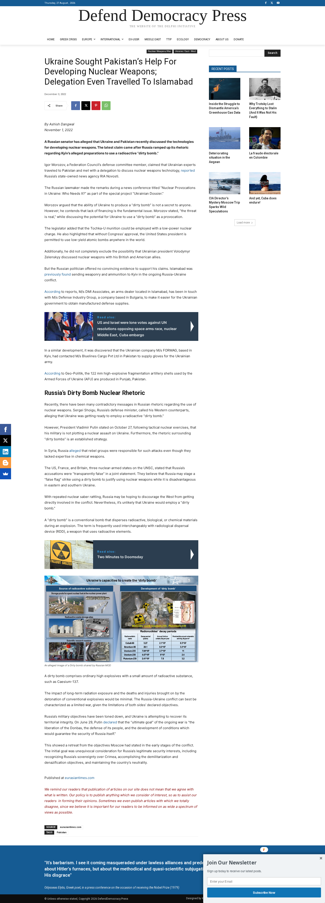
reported (187, 170)
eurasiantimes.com (79, 778)
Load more (243, 222)
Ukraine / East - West (185, 51)
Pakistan (62, 832)
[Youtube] (278, 3)
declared (110, 722)
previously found (57, 274)
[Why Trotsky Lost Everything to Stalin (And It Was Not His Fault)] (265, 89)
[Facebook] (265, 3)
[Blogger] (5, 462)
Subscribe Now (264, 892)
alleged (75, 451)
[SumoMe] (5, 473)
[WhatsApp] (106, 105)
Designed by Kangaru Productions (61, 30)
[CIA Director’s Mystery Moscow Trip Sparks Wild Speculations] (224, 183)
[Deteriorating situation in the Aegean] (224, 138)
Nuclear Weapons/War (159, 51)
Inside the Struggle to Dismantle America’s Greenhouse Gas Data (224, 108)
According (52, 291)
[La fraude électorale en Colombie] (265, 138)
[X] (271, 3)
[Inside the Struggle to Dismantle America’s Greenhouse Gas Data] (224, 89)
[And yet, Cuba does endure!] (265, 183)
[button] (264, 862)
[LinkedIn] (5, 451)
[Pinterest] (96, 105)
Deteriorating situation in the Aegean (219, 157)
